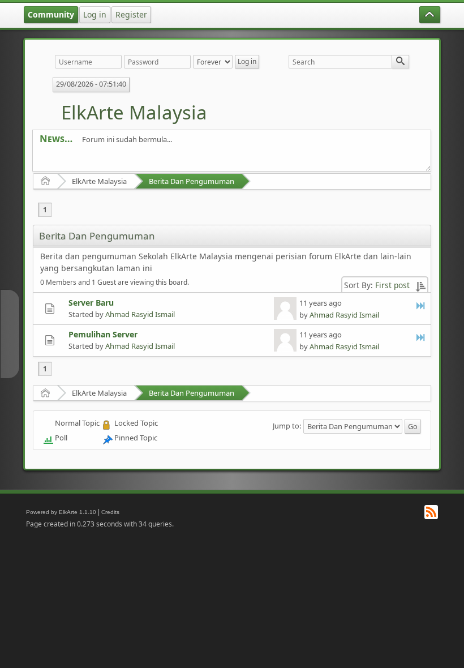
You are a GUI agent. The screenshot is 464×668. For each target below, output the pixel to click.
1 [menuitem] (45, 210)
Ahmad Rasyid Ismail (140, 314)
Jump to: (287, 426)
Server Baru (91, 302)
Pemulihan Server (103, 334)
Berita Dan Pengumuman (191, 181)
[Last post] (421, 305)
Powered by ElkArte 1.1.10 (61, 512)
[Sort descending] (420, 285)
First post (392, 285)
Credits (110, 512)
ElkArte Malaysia (134, 112)
